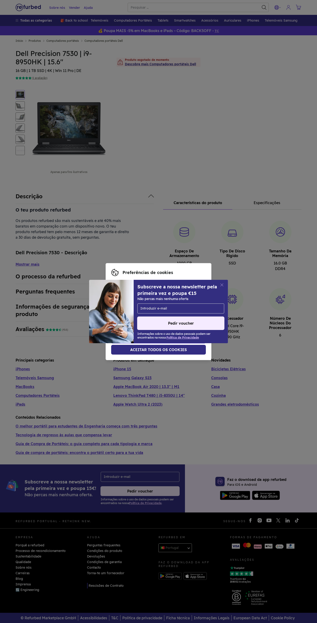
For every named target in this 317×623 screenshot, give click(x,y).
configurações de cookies (132, 307)
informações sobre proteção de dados (153, 312)
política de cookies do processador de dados (147, 316)
